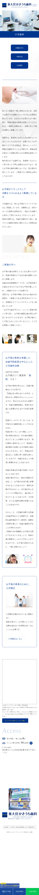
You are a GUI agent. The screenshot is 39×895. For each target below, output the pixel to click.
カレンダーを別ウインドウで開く (15, 720)
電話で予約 (6, 891)
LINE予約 (32, 891)
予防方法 (19, 57)
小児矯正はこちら (15, 639)
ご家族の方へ (19, 48)
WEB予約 (19, 891)
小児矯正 (19, 65)
